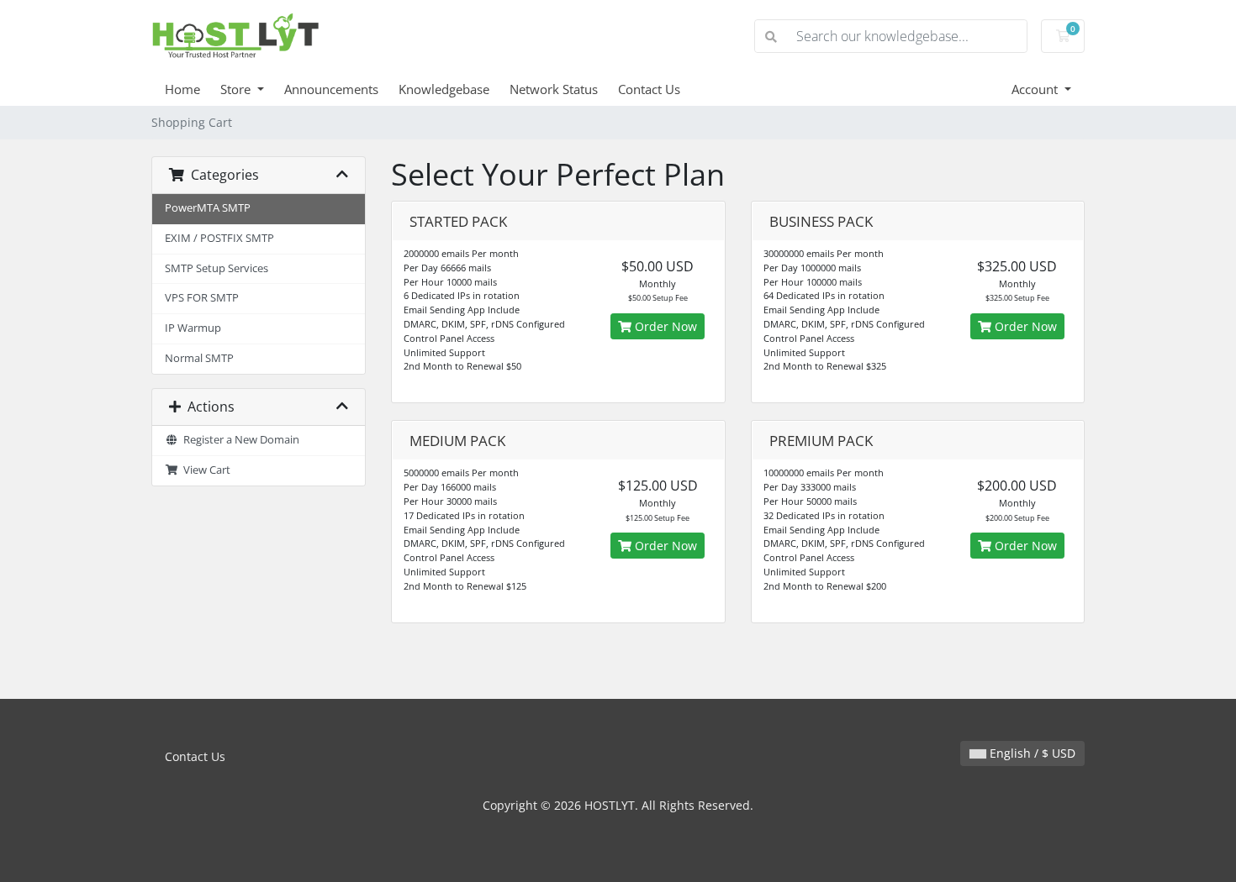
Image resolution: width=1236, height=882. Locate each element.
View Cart (204, 470)
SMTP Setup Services (216, 268)
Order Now (664, 326)
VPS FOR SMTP (202, 298)
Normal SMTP (199, 358)
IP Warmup (193, 328)
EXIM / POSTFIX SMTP (219, 238)
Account (1036, 89)
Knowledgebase (444, 89)
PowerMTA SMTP (208, 208)
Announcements (331, 89)
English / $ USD (1030, 753)
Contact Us (649, 89)
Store (237, 89)
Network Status (554, 89)
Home (182, 89)
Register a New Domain (238, 440)
